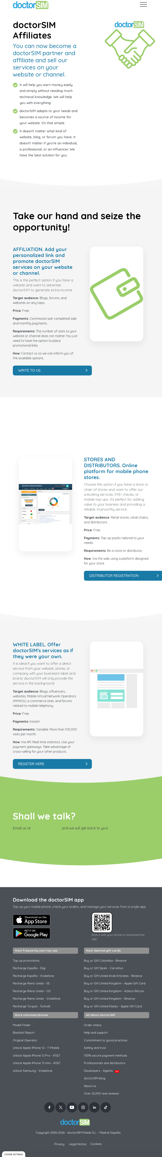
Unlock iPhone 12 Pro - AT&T (36, 1055)
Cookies (96, 1144)
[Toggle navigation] (143, 5)
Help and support (96, 1032)
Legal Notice (77, 1144)
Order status (93, 1025)
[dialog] (13, 1154)
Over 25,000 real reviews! (101, 1093)
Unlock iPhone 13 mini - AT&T (37, 1063)
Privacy (59, 1144)
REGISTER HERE (31, 764)
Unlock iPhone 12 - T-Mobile (36, 1048)
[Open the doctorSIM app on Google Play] (31, 933)
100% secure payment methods (105, 1055)
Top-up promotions (26, 960)
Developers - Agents (101, 1071)
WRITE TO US (29, 370)
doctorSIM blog (94, 1078)
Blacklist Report (24, 1032)
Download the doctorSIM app (48, 900)
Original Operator (25, 1040)
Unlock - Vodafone (32, 1071)
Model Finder (22, 1025)
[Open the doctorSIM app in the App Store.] (31, 919)
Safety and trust (95, 1048)
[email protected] (46, 828)
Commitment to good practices (105, 1040)
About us (90, 1086)
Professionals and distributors (104, 1063)
